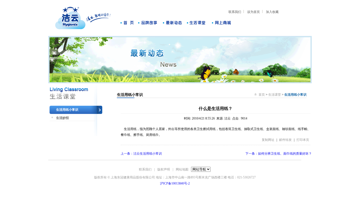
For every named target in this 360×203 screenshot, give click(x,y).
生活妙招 (62, 118)
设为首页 (253, 12)
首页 (262, 94)
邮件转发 (285, 140)
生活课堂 (274, 94)
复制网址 (268, 140)
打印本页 (302, 140)
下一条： (278, 153)
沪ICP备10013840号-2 (175, 183)
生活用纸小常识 (67, 110)
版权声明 (163, 169)
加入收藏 (272, 12)
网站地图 (182, 169)
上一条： (141, 153)
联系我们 (234, 12)
